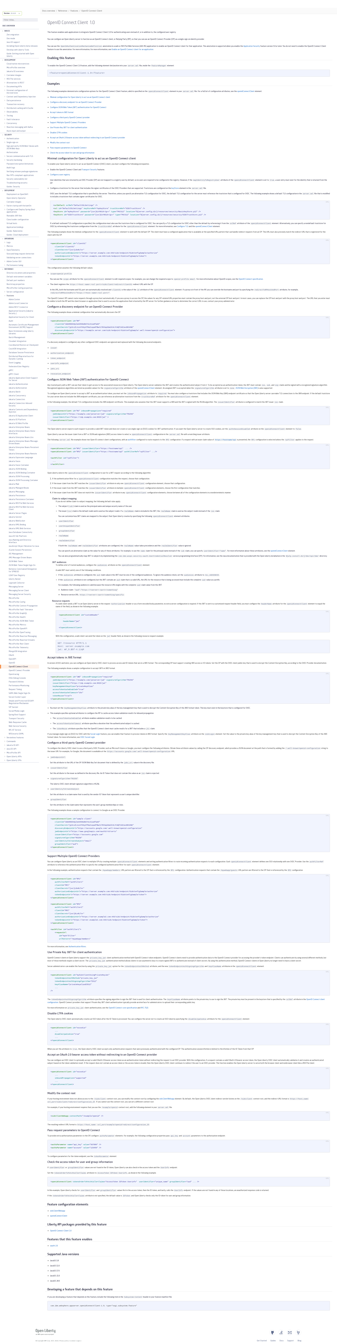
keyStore (175, 188)
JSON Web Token (16, 561)
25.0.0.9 (13, 13)
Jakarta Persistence (17, 495)
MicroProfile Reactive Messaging (23, 636)
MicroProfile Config (17, 602)
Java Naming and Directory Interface (20, 541)
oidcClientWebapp (166, 1099)
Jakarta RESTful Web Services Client (21, 508)
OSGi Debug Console (17, 678)
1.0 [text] (92, 23)
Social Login (95, 734)
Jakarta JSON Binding (17, 469)
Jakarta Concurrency (17, 396)
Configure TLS (182, 226)
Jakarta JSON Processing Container (23, 480)
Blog (299, 1341)
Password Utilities (16, 682)
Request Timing (15, 689)
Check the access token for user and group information (72, 153)
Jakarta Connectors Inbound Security (20, 404)
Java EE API (11, 749)
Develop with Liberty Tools (18, 50)
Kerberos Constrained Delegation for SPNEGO (23, 570)
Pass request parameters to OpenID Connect (68, 148)
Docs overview (9, 26)
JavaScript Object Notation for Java (24, 546)
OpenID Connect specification (251, 279)
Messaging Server (16, 587)
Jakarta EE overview (15, 71)
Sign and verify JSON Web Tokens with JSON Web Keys (22, 147)
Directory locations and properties (21, 273)
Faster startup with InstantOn (19, 206)
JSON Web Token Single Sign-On (22, 565)
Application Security (251, 46)
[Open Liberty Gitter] (298, 1332)
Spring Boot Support (17, 715)
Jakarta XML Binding (17, 525)
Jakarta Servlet (15, 517)
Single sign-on (12, 142)
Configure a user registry (60, 175)
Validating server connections (19, 258)
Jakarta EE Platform (17, 419)
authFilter (132, 440)
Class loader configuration (18, 219)
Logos (78, 1341)
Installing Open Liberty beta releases (22, 46)
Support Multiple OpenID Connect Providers (68, 122)
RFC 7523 (144, 1008)
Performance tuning (15, 265)
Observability (12, 112)
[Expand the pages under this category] (2, 31)
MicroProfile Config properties (19, 288)
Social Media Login (16, 711)
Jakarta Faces (14, 461)
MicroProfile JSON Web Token (21, 621)
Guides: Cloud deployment (17, 235)
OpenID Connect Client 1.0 (60, 1231)
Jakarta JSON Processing (19, 476)
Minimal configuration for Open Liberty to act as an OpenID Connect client (80, 97)
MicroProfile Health (17, 617)
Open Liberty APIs (14, 756)
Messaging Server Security (20, 594)
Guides (273, 1341)
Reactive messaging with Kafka (20, 127)
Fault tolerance (13, 119)
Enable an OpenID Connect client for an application (132, 49)
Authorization (12, 152)
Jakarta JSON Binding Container (22, 473)
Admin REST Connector (18, 307)
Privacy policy (64, 1341)
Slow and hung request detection (20, 254)
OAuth (11, 655)
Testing (10, 116)
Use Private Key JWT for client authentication (68, 127)
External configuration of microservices (17, 91)
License (72, 1341)
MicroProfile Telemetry (18, 647)
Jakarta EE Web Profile (18, 423)
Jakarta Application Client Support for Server (23, 379)
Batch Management (17, 337)
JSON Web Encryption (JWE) (247, 388)
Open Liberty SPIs (14, 760)
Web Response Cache (18, 722)
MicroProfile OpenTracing (19, 632)
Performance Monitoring (19, 685)
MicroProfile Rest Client (19, 644)
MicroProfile (14, 598)
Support (290, 1341)
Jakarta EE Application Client (21, 416)
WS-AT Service (15, 730)
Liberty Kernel (15, 579)
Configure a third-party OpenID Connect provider (70, 117)
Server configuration (15, 292)
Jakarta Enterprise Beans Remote (23, 454)
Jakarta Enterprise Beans (19, 427)
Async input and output (16, 131)
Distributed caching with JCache (20, 108)
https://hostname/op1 (225, 440)
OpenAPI (12, 659)
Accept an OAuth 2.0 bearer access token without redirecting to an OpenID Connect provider (87, 138)
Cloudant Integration (17, 341)
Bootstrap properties (15, 284)
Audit (11, 321)
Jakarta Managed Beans (19, 488)
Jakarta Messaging (16, 492)
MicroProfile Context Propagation (23, 606)
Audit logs (11, 168)
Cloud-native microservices (18, 64)
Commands (11, 741)
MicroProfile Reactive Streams (22, 640)
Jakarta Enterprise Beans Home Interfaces (22, 432)
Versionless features (15, 737)
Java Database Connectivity (20, 532)
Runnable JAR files (14, 216)
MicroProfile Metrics (17, 625)
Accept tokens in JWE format (62, 112)
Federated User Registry (19, 366)
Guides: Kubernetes (15, 231)
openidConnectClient (245, 91)
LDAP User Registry (17, 575)
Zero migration (13, 35)
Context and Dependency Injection (21, 97)
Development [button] (9, 60)
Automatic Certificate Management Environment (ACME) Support (24, 326)
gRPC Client (14, 374)
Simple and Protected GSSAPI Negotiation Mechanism (21, 702)
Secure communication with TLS (20, 156)
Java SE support (13, 42)
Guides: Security (13, 187)
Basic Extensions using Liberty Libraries (21, 332)
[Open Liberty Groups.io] (290, 1332)
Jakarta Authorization (18, 388)
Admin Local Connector (18, 303)
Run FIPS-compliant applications (20, 175)
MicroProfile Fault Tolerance (21, 609)
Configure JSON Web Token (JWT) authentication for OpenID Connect (78, 107)
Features (10, 296)
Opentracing (14, 674)
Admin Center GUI (14, 261)
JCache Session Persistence (20, 550)
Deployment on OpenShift (17, 194)
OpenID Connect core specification (123, 1008)
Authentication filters (77, 946)
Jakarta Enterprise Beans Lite (21, 437)
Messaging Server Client (19, 590)
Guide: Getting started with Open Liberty (20, 55)
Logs (9, 242)
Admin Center (14, 299)
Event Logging (15, 363)
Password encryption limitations (20, 164)
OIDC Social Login (87, 737)
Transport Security (16, 718)
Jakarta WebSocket (17, 521)
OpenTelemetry (13, 250)
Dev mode (11, 38)
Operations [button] (9, 239)
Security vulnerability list (17, 179)
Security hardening (14, 160)
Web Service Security (17, 726)
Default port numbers (16, 280)
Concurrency (12, 123)
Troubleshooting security (17, 183)
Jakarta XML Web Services (20, 528)
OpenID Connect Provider (19, 670)
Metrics (10, 246)
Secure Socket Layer (17, 697)
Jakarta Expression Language (21, 457)
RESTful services (14, 79)
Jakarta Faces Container (19, 465)
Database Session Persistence (21, 352)
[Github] (272, 1332)
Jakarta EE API (13, 745)
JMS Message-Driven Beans (20, 557)
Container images (14, 75)
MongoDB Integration (18, 651)
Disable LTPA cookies (58, 133)
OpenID (12, 663)
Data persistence (14, 100)
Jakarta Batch (15, 392)
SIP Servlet (13, 707)
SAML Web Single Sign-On (19, 693)
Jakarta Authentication (18, 384)
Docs (281, 1341)
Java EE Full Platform (18, 536)
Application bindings (15, 227)
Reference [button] (8, 269)
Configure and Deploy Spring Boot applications (21, 210)
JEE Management (16, 554)
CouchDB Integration (17, 349)
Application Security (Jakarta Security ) (21, 312)
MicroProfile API (14, 753)
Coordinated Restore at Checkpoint (24, 345)
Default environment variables (19, 277)
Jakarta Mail (14, 484)
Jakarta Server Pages (18, 513)
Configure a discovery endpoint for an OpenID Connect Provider (76, 102)
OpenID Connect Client (18, 667)
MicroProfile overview (16, 67)
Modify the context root (60, 143)
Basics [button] (7, 31)
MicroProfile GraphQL (18, 613)
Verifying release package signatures (22, 171)
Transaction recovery (15, 104)
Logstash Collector (17, 583)
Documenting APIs (14, 86)
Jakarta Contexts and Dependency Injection (23, 410)
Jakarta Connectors (17, 399)
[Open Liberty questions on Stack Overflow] (281, 1332)
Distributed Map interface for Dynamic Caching (21, 357)
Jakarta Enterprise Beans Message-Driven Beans (23, 442)
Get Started (262, 1341)
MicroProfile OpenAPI (18, 628)
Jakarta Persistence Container (21, 499)
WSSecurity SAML (16, 734)
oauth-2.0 (54, 1246)
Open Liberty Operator (16, 198)
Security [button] (8, 135)
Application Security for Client (21, 317)
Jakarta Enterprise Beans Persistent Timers (24, 448)
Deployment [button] (9, 191)
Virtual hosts (12, 223)
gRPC (11, 370)
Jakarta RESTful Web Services (21, 503)
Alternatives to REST (15, 83)
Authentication (13, 138)
